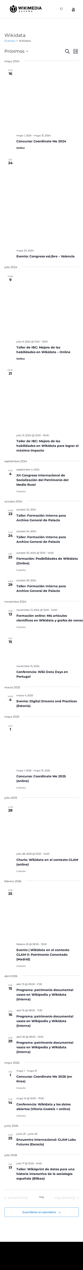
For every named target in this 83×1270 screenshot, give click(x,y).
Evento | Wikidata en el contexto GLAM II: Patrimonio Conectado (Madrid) (42, 954)
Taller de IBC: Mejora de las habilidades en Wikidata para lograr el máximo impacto (47, 445)
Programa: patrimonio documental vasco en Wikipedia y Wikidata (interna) (44, 994)
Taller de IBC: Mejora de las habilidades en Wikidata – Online (43, 349)
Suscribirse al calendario (39, 1212)
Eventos (9, 40)
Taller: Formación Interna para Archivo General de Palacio (41, 588)
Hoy (41, 1196)
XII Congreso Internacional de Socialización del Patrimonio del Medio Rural (42, 480)
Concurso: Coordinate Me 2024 (41, 141)
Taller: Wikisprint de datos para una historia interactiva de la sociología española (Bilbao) (45, 1173)
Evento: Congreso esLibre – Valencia (45, 256)
